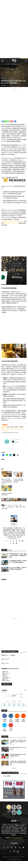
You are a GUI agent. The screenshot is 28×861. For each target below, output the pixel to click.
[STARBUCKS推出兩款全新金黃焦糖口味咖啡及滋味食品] (18, 474)
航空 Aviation (6, 673)
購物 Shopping (6, 680)
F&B (6, 505)
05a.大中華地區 (7, 64)
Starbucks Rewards (10, 506)
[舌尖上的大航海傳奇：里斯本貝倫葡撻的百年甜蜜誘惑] (5, 569)
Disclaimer (5, 856)
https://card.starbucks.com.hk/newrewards (12, 221)
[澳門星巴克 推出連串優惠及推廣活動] (6, 488)
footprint (7, 430)
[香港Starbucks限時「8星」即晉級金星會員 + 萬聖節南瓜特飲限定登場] (6, 474)
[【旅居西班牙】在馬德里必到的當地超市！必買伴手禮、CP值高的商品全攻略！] (5, 763)
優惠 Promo (5, 679)
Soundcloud (23, 428)
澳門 (21, 506)
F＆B (9, 505)
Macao (16, 505)
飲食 (3, 508)
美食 (24, 506)
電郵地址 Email (8, 655)
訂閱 (11, 723)
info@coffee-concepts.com (10, 223)
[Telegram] (23, 541)
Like (4, 714)
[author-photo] (14, 522)
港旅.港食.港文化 (14, 64)
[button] (2, 61)
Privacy (10, 856)
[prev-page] (2, 575)
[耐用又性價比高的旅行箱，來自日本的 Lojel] (5, 749)
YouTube (13, 428)
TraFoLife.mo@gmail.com (16, 837)
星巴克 (17, 506)
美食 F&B (5, 676)
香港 (6, 508)
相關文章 (4, 550)
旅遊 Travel (5, 671)
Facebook (8, 428)
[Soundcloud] (20, 541)
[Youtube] (17, 543)
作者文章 (10, 550)
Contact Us (22, 856)
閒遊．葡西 (3, 571)
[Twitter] (11, 543)
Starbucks (4, 506)
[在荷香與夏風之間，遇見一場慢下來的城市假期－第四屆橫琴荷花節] (5, 555)
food (12, 505)
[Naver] (17, 541)
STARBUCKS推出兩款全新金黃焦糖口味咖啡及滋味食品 (18, 480)
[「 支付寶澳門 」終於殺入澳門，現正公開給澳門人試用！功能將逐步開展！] (5, 742)
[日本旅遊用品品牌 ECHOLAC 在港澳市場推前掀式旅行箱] (5, 756)
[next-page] (5, 575)
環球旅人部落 (4, 426)
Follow (11, 714)
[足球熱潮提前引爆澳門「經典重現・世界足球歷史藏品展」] (5, 562)
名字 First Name (5, 659)
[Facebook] (5, 541)
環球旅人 (3, 428)
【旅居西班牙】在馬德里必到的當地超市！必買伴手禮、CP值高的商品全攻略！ (18, 763)
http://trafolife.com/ (14, 526)
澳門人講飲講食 (10, 78)
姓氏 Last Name (5, 663)
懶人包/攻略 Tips (6, 677)
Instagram (18, 428)
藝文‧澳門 (3, 557)
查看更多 (13, 768)
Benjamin (4, 85)
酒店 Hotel (5, 674)
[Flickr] (8, 541)
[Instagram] (11, 541)
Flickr (3, 430)
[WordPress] (14, 543)
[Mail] (14, 541)
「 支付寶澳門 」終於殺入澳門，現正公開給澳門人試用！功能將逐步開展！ (18, 742)
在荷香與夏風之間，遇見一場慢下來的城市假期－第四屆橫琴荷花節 (17, 555)
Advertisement (16, 856)
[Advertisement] (14, 15)
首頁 (2, 64)
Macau (20, 505)
